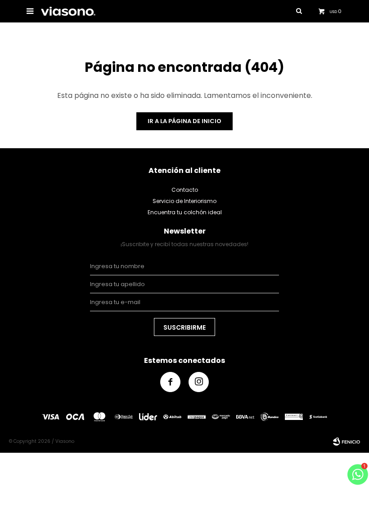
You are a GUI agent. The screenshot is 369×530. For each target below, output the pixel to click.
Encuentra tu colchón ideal (185, 212)
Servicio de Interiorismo (184, 201)
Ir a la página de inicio (184, 121)
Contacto (184, 190)
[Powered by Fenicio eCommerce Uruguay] (346, 441)
